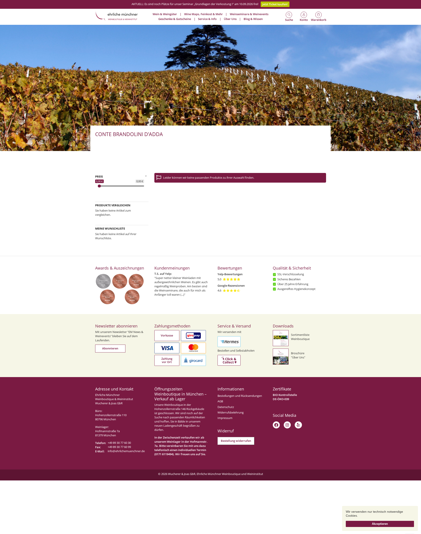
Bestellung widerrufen (236, 441)
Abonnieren (110, 348)
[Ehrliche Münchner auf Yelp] (298, 425)
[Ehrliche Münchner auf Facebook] (276, 425)
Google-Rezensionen (231, 286)
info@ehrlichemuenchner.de (126, 451)
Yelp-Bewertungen (230, 274)
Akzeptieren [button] (380, 523)
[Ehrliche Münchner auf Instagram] (287, 425)
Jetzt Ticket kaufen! (275, 4)
